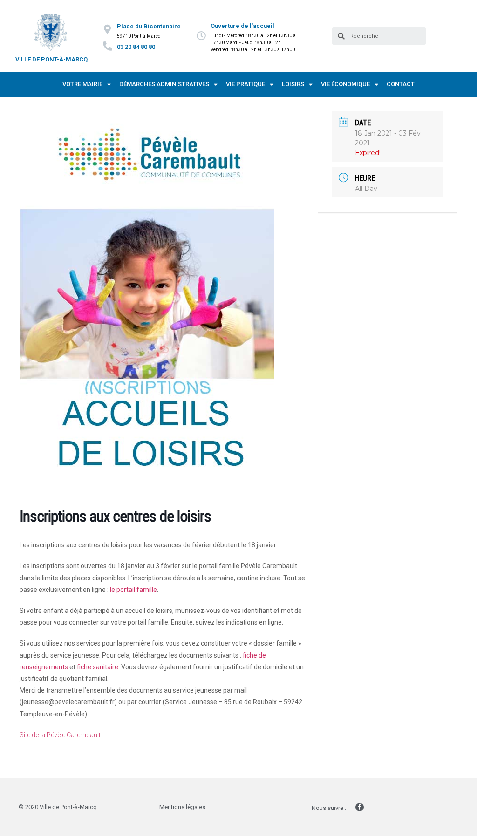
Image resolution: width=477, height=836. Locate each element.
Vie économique (345, 84)
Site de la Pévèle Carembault (60, 735)
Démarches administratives (164, 84)
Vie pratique (245, 84)
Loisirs (293, 84)
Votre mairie (82, 84)
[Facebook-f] (359, 807)
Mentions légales (182, 806)
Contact (401, 84)
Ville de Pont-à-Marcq (51, 59)
